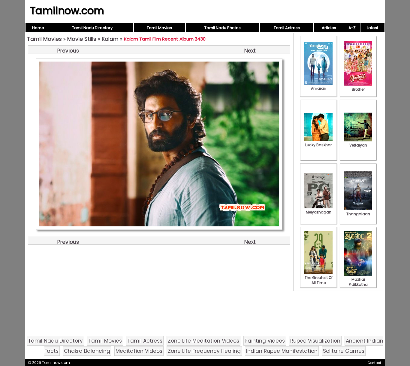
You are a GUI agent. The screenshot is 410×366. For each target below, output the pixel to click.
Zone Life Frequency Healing (204, 351)
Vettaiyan (358, 145)
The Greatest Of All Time (319, 280)
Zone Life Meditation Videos (203, 340)
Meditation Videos (139, 351)
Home (38, 28)
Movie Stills (81, 39)
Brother (358, 89)
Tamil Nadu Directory (92, 28)
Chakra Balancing (87, 351)
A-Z (352, 28)
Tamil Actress (287, 28)
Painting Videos (265, 340)
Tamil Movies (159, 28)
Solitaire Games (343, 351)
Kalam (110, 39)
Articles (329, 28)
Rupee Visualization (315, 340)
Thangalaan (358, 213)
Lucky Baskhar (318, 144)
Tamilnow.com (67, 10)
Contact (374, 362)
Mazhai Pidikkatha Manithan (358, 284)
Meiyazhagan (318, 212)
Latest (372, 28)
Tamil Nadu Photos (222, 28)
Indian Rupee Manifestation (282, 351)
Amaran (318, 88)
